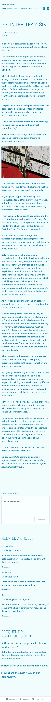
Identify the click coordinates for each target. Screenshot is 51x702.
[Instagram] (44, 8)
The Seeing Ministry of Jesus (15, 599)
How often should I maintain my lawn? (26, 665)
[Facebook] (48, 8)
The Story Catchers (11, 550)
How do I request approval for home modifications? (23, 645)
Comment (41, 519)
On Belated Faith (9, 576)
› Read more (5, 567)
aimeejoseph (8, 4)
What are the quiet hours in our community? (20, 674)
